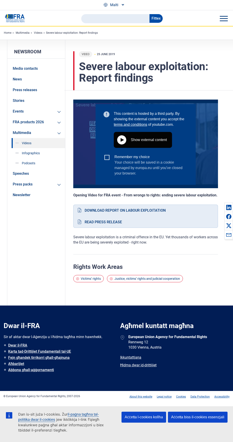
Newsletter (21, 195)
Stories (18, 100)
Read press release (103, 222)
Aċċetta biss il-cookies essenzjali (197, 417)
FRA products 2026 (28, 122)
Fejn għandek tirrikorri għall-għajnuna (39, 357)
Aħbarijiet (16, 364)
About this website (140, 396)
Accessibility (222, 396)
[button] (229, 207)
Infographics (31, 153)
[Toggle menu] (223, 18)
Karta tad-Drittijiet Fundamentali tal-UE (39, 351)
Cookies (181, 396)
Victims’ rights (91, 278)
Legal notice (164, 396)
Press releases (25, 90)
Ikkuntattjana (130, 357)
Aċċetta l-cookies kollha (144, 417)
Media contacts (25, 68)
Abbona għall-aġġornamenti (31, 370)
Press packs (23, 184)
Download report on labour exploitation (125, 210)
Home (7, 32)
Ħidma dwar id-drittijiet (138, 365)
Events (18, 111)
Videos (38, 32)
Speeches (21, 173)
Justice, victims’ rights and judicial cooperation (147, 278)
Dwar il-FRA (17, 345)
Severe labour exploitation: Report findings (72, 32)
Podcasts (28, 163)
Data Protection (200, 396)
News (17, 79)
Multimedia (23, 32)
